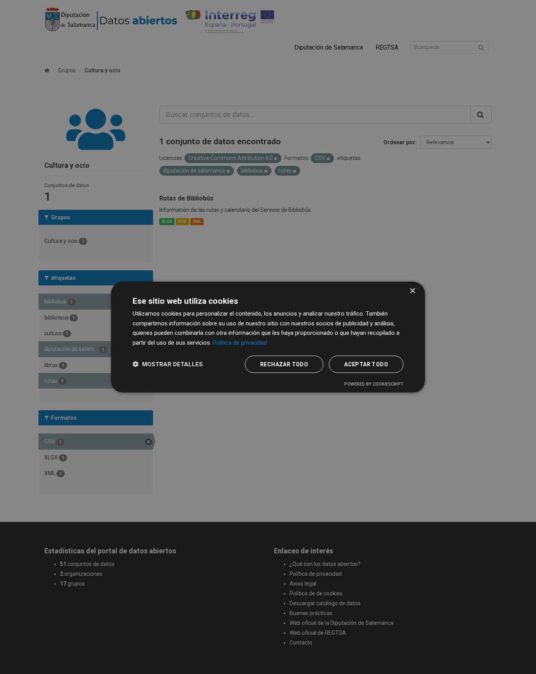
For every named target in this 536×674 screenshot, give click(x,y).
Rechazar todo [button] (284, 364)
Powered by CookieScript (373, 384)
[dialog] (268, 336)
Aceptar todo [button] (366, 364)
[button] (168, 364)
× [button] (412, 291)
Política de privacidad (240, 342)
